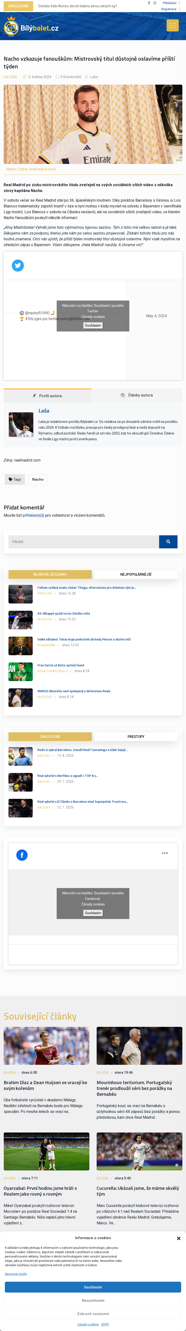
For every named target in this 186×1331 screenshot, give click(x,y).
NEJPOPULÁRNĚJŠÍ (135, 574)
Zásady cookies (88, 1324)
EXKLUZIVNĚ (50, 737)
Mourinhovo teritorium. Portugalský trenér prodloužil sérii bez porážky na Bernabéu (134, 1088)
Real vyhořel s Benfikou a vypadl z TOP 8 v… (68, 775)
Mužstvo (45, 619)
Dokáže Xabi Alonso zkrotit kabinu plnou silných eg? (78, 6)
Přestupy (45, 593)
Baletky (44, 755)
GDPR (105, 1324)
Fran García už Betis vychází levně (61, 665)
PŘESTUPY (136, 737)
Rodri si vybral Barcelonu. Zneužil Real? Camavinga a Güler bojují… (82, 749)
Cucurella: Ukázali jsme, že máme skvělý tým (138, 1191)
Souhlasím (93, 1287)
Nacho (38, 479)
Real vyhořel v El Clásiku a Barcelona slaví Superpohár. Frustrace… (83, 801)
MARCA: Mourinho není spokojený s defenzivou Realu (74, 691)
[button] (178, 1237)
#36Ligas (33, 318)
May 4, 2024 (156, 316)
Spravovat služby (16, 1274)
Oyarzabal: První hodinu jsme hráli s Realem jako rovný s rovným (40, 1191)
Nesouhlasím (93, 1300)
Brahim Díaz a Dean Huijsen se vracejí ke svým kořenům (45, 1085)
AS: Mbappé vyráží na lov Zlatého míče (64, 613)
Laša (93, 77)
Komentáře (46, 645)
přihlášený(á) (33, 515)
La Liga (10, 77)
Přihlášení (169, 3)
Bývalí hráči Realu (53, 671)
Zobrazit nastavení (93, 1314)
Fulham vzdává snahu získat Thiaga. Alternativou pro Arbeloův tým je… (87, 587)
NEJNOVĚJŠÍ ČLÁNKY (50, 574)
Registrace (168, 9)
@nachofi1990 (37, 313)
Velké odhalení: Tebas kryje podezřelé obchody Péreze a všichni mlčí (84, 639)
